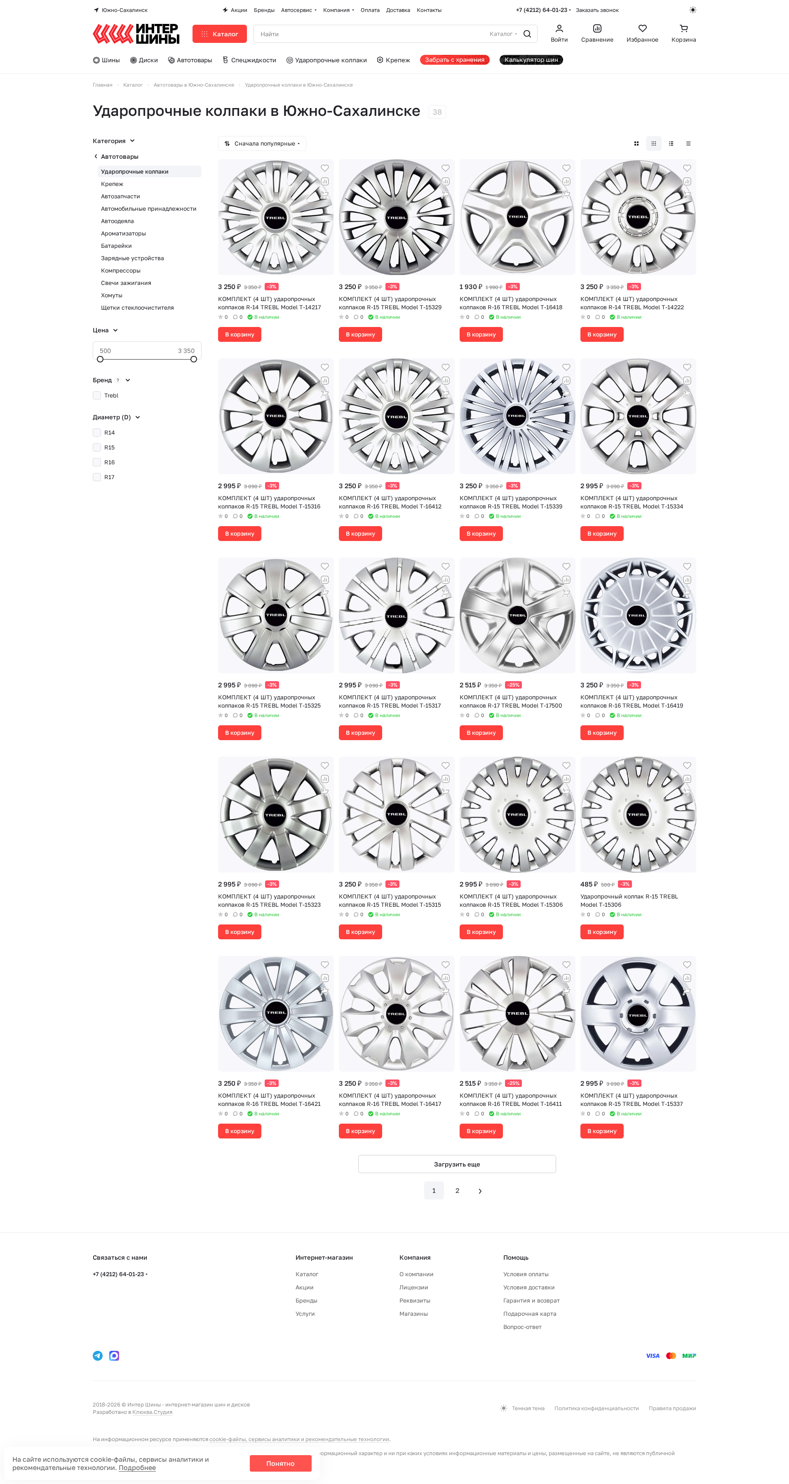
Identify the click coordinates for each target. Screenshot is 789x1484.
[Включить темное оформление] (693, 10)
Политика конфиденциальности (596, 1408)
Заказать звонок (597, 10)
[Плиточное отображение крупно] (636, 143)
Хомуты (111, 295)
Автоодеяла (117, 220)
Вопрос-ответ (522, 1326)
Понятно (280, 1463)
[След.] (480, 1190)
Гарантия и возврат (531, 1300)
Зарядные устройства (132, 257)
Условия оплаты (526, 1273)
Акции (305, 1287)
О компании (416, 1273)
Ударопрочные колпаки (135, 171)
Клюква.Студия (152, 1412)
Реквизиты (414, 1300)
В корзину (239, 334)
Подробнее (137, 1467)
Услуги (305, 1313)
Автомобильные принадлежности (149, 208)
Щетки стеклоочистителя (137, 307)
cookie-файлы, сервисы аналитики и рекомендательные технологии (299, 1439)
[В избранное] (325, 168)
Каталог (307, 1273)
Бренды (306, 1300)
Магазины (413, 1313)
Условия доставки (529, 1287)
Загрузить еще (457, 1164)
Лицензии (413, 1287)
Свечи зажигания (126, 282)
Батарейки (116, 245)
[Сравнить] (325, 181)
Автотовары (120, 156)
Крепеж (112, 183)
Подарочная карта (530, 1313)
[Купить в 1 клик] (325, 194)
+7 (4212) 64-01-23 (541, 9)
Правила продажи (672, 1408)
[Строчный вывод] (671, 143)
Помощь (515, 1257)
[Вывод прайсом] (688, 143)
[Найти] (527, 34)
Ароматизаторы (123, 233)
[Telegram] (98, 1356)
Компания (415, 1257)
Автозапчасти (120, 196)
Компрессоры (121, 270)
